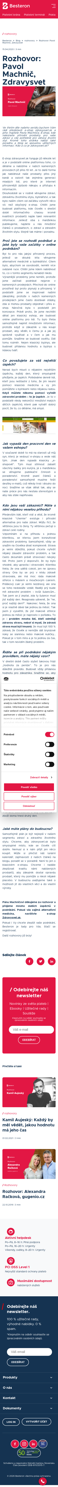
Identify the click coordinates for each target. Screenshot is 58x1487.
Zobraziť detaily (39, 777)
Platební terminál (34, 15)
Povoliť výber (29, 796)
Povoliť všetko (29, 787)
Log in (11, 1422)
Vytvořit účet (36, 1421)
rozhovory (29, 41)
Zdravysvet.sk (11, 917)
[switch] (49, 744)
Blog (18, 41)
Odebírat (29, 1040)
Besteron (7, 41)
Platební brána (11, 15)
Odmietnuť (29, 805)
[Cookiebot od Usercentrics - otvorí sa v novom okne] (41, 679)
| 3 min (17, 49)
